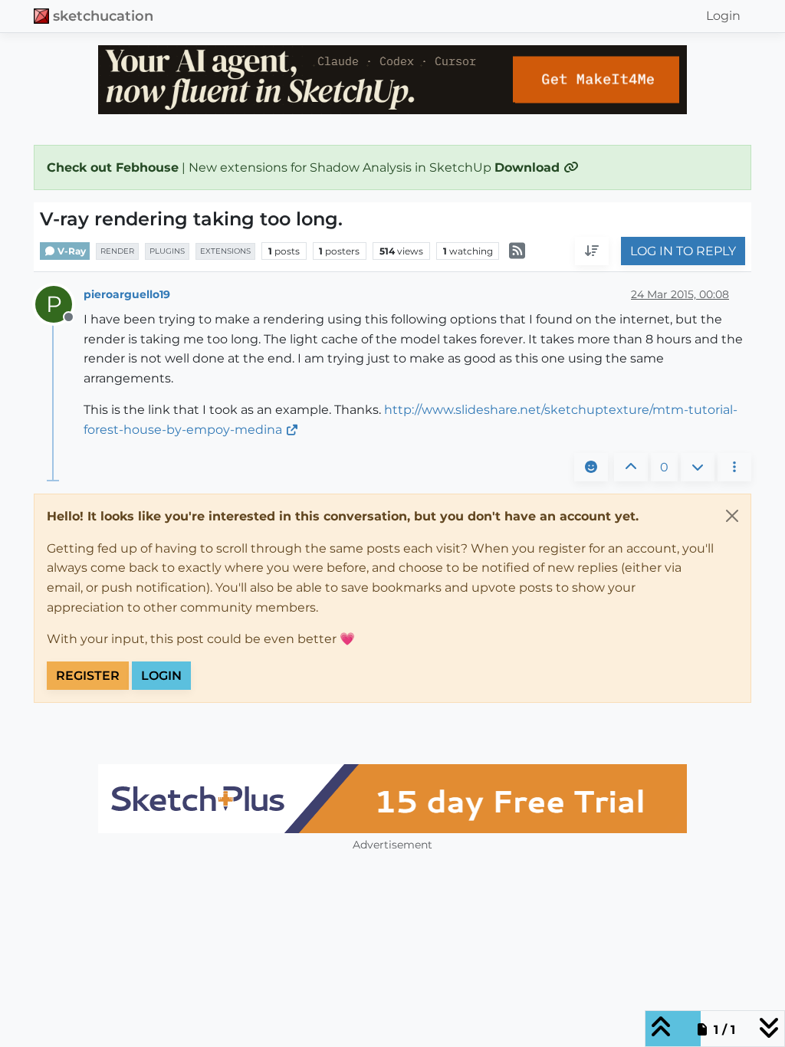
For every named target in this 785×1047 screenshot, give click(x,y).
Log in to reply (683, 251)
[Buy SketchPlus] (392, 798)
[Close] (732, 515)
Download (528, 167)
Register (88, 675)
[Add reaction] (591, 467)
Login (161, 675)
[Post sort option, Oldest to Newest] (592, 251)
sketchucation (103, 16)
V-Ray (70, 251)
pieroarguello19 (127, 294)
